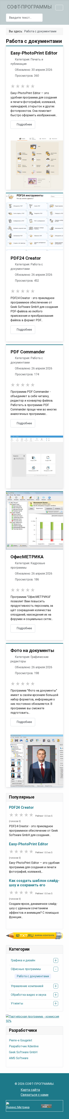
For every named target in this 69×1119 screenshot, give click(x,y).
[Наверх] (62, 1112)
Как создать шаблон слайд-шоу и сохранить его (34, 882)
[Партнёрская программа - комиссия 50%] (34, 1018)
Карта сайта (30, 1090)
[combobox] (24, 17)
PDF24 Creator (21, 807)
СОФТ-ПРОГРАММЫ (29, 7)
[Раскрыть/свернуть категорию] (55, 960)
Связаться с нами (34, 1095)
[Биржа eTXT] (34, 935)
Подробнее (24, 124)
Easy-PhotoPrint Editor (28, 844)
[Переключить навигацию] (59, 7)
